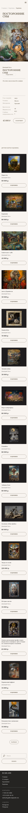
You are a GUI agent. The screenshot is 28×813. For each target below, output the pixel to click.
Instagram (5, 804)
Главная (4, 8)
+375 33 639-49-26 (7, 795)
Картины (11, 8)
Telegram (5, 807)
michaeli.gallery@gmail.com (10, 797)
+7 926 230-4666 (7, 793)
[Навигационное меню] (25, 2)
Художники (5, 782)
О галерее (5, 779)
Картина (18, 8)
